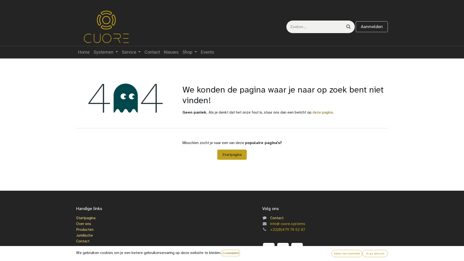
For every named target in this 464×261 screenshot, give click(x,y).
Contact (82, 241)
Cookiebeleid (231, 253)
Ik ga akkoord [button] (375, 253)
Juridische (84, 235)
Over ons (83, 223)
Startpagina (232, 154)
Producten (85, 229)
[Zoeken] (348, 27)
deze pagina (322, 112)
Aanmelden (372, 26)
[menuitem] (84, 52)
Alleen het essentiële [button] (347, 253)
